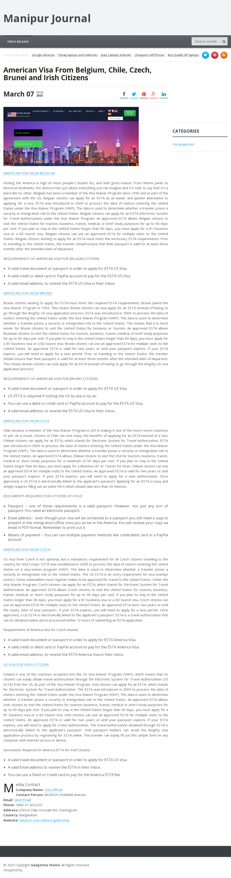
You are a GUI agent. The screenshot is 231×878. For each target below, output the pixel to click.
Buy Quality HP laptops (183, 55)
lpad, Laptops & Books (116, 55)
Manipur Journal (47, 18)
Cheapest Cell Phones (149, 55)
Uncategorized (183, 144)
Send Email (22, 800)
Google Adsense (43, 55)
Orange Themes (36, 870)
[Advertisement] (202, 94)
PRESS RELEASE (18, 42)
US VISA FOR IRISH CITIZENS (26, 664)
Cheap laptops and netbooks (78, 55)
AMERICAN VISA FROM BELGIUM (29, 173)
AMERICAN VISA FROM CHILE (26, 421)
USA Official (53, 789)
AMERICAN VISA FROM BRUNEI (27, 293)
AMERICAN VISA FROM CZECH (27, 549)
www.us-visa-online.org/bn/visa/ (44, 820)
